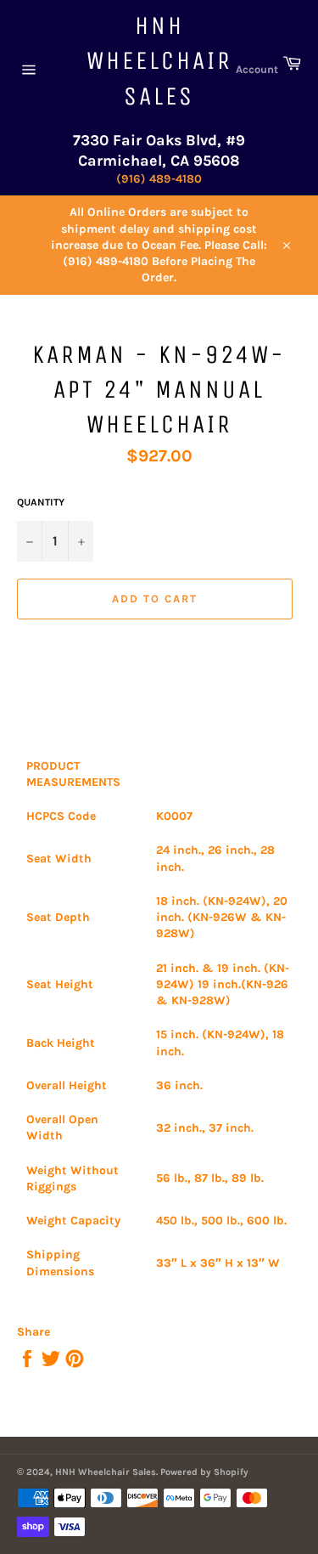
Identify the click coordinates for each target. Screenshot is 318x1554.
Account (257, 69)
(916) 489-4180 (159, 179)
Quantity (40, 502)
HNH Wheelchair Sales (159, 60)
